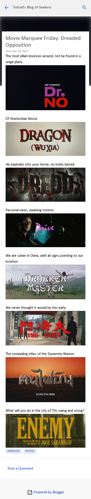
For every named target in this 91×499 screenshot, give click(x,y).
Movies (30, 451)
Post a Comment (20, 469)
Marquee (13, 451)
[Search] (84, 7)
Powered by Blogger (48, 492)
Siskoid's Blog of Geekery (32, 7)
